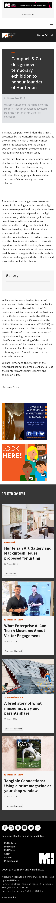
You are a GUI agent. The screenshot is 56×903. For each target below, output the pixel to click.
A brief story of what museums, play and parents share (23, 708)
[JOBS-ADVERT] (24, 462)
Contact (8, 857)
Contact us (7, 836)
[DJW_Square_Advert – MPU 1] (24, 421)
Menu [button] (40, 35)
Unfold (13, 897)
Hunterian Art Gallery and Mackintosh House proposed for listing (28, 553)
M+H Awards (10, 846)
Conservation (10, 573)
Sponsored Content (11, 387)
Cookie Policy (21, 836)
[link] (28, 521)
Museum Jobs (11, 860)
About (7, 853)
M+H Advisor (10, 843)
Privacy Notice (37, 836)
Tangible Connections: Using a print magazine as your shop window (27, 785)
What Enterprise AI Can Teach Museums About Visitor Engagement (25, 630)
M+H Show (9, 850)
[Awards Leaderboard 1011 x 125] (28, 5)
